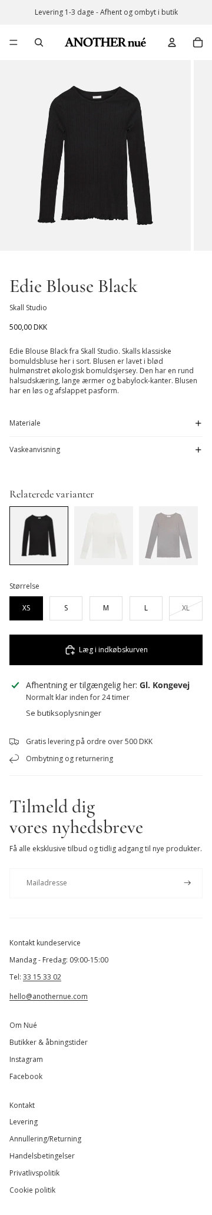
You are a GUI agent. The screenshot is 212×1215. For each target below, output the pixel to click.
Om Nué (23, 1025)
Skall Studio (28, 308)
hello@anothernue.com (48, 996)
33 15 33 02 (42, 977)
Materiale (25, 423)
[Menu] (13, 42)
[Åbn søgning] (39, 42)
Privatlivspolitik (34, 1173)
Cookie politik (32, 1190)
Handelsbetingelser (42, 1156)
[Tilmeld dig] (187, 883)
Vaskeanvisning (34, 449)
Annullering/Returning (45, 1139)
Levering (23, 1122)
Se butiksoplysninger (63, 713)
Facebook (25, 1076)
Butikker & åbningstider (48, 1042)
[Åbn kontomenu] (172, 42)
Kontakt (22, 1105)
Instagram (26, 1059)
